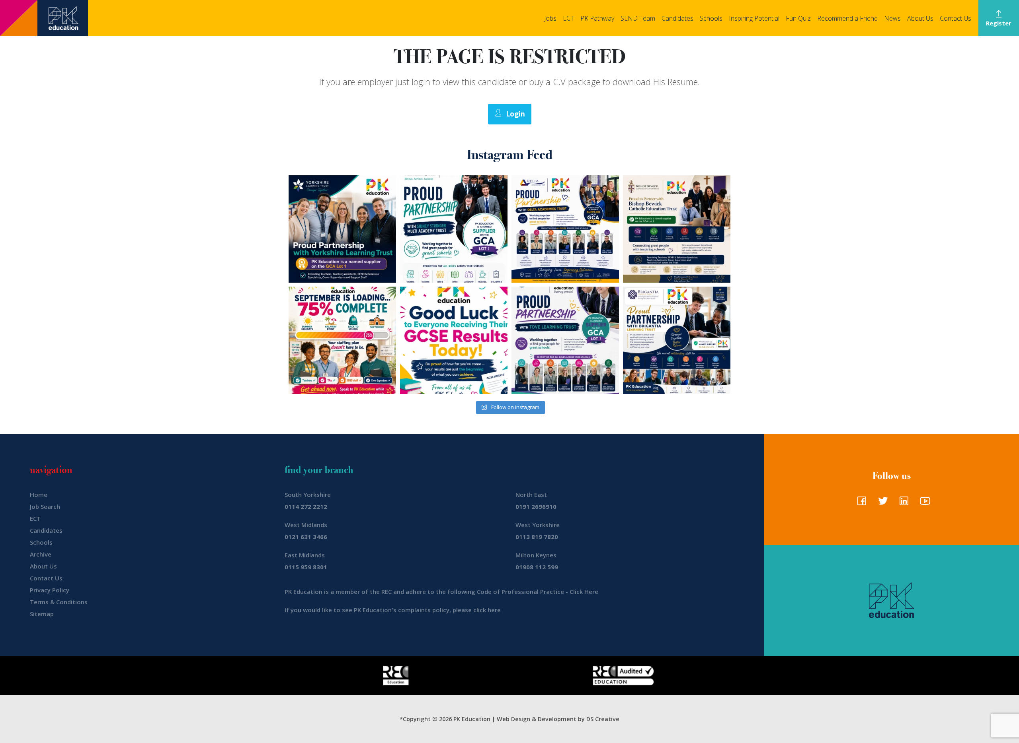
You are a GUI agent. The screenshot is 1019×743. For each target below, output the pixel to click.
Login (515, 113)
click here (487, 610)
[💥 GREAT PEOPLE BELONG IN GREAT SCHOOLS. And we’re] (676, 229)
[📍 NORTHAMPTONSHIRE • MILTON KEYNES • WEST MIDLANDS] (565, 340)
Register (998, 23)
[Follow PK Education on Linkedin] (902, 503)
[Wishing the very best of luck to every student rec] (454, 340)
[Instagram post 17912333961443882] (342, 340)
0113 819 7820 (536, 537)
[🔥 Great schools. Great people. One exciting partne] (676, 340)
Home (38, 495)
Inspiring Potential (754, 18)
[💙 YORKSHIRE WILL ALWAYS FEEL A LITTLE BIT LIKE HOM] (342, 229)
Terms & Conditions (59, 602)
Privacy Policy (49, 590)
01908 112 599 (536, 567)
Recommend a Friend (847, 18)
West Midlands (306, 525)
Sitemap (42, 614)
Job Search (45, 506)
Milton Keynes (535, 555)
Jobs (550, 18)
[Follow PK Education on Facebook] (860, 503)
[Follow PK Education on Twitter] (881, 503)
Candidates (677, 18)
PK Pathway (597, 18)
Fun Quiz (798, 18)
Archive (40, 554)
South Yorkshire (308, 495)
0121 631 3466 (306, 537)
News (892, 18)
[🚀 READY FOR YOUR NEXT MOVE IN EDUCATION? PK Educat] (565, 229)
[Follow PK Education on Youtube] (923, 503)
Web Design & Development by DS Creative (558, 719)
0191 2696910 (535, 506)
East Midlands (305, 555)
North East (531, 495)
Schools (711, 18)
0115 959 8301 (306, 567)
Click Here (584, 592)
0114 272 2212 (306, 506)
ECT (568, 18)
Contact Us (955, 18)
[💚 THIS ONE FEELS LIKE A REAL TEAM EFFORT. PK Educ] (454, 229)
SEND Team (638, 18)
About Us (920, 18)
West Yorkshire (537, 525)
